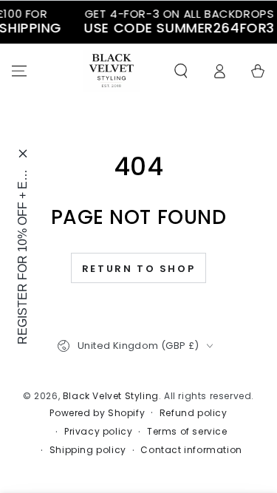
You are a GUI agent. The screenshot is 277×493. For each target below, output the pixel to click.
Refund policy (194, 413)
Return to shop (138, 269)
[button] (181, 71)
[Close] (23, 153)
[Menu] (19, 71)
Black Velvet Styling (111, 396)
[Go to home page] (111, 71)
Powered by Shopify (97, 413)
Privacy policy (98, 432)
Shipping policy (87, 450)
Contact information (191, 450)
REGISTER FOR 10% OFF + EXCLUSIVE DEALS (22, 256)
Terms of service (187, 432)
